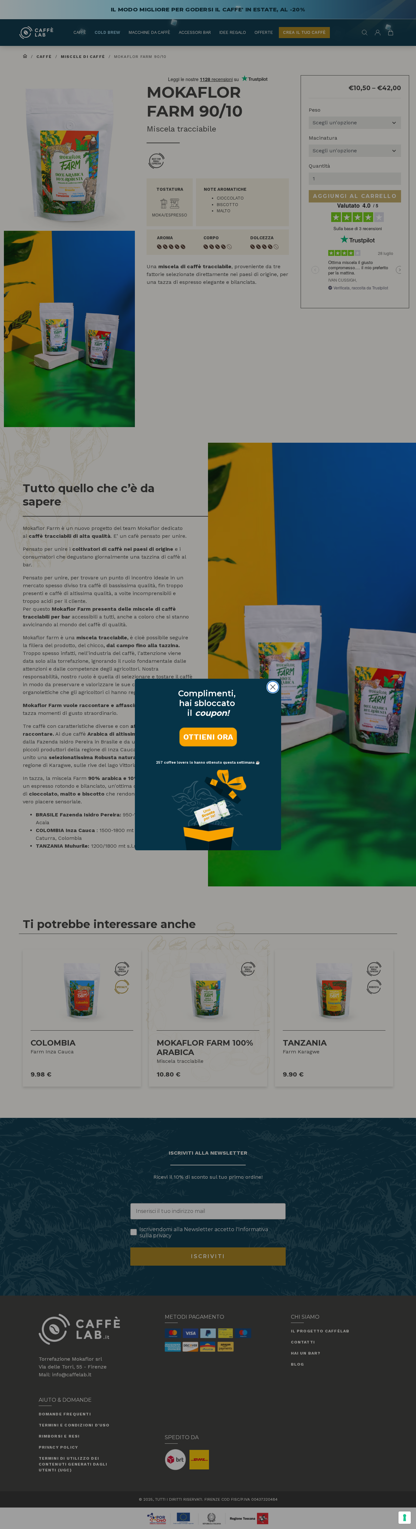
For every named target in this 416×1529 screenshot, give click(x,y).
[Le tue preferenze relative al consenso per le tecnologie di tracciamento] (404, 1517)
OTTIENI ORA (208, 737)
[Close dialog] (273, 687)
